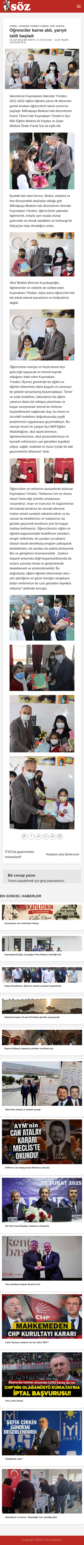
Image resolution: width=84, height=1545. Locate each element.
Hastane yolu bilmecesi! (62, 854)
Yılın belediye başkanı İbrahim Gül (22, 1284)
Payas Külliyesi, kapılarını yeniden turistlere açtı (28, 1048)
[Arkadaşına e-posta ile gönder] (45, 836)
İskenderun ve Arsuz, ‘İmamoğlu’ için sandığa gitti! (31, 1517)
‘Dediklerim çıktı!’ (14, 1459)
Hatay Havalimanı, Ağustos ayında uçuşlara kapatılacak (32, 986)
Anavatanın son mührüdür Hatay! (21, 923)
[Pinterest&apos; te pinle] (52, 836)
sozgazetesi (18, 42)
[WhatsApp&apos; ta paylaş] (24, 836)
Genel (14, 26)
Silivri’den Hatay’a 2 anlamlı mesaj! (23, 1109)
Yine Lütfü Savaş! (14, 1401)
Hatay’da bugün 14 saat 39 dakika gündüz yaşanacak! (32, 1017)
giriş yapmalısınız (52, 880)
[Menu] (78, 6)
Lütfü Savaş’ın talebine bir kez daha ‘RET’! (27, 1342)
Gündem (24, 26)
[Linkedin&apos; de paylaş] (59, 836)
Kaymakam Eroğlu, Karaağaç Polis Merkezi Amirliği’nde (32, 954)
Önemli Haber (39, 26)
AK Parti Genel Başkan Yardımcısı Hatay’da (27, 1226)
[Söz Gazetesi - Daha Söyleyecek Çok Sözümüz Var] (22, 6)
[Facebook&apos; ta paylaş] (31, 836)
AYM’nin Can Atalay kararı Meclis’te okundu (27, 1167)
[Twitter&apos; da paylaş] (38, 836)
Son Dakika (57, 26)
